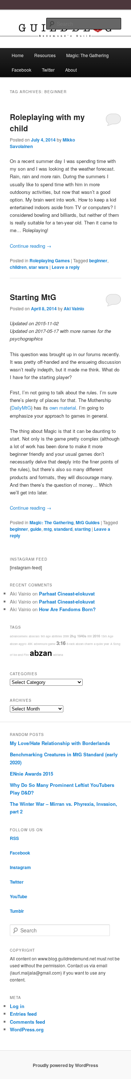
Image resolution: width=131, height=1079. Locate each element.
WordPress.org (27, 1029)
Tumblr (17, 911)
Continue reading (30, 245)
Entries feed (23, 1013)
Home (18, 55)
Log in (17, 1006)
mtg (48, 529)
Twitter (48, 70)
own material (62, 407)
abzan (41, 652)
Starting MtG (33, 296)
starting (83, 529)
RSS (14, 838)
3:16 (61, 643)
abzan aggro (18, 644)
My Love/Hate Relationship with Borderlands (60, 743)
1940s (81, 636)
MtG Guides (88, 522)
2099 (66, 636)
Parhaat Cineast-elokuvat (67, 593)
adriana (58, 655)
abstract (34, 636)
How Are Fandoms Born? (67, 609)
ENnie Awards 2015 (31, 773)
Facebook (21, 70)
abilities (57, 636)
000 (89, 636)
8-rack (71, 644)
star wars (38, 267)
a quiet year (101, 644)
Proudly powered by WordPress (65, 1065)
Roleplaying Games (49, 260)
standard (63, 529)
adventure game (44, 644)
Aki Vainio (74, 308)
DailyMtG (21, 407)
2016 (96, 636)
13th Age (107, 636)
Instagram (20, 867)
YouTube (18, 896)
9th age (46, 636)
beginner (98, 260)
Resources (45, 55)
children (18, 267)
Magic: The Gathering (87, 55)
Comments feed (27, 1021)
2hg (73, 636)
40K (30, 644)
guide (35, 529)
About (71, 70)
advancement (19, 636)
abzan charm (84, 644)
